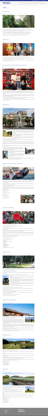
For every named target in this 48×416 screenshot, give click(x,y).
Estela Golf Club (5, 369)
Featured (11, 107)
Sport (9, 166)
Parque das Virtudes (6, 11)
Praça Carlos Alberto (6, 104)
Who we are (6, 410)
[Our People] (37, 3)
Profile (12, 302)
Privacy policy (6, 412)
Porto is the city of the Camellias (8, 207)
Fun (10, 14)
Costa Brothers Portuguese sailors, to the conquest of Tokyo (13, 163)
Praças (13, 107)
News (9, 14)
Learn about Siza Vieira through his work (9, 299)
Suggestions (12, 42)
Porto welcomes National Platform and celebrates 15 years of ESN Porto (14, 65)
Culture (10, 302)
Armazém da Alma (6, 39)
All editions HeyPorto (7, 409)
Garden (12, 14)
